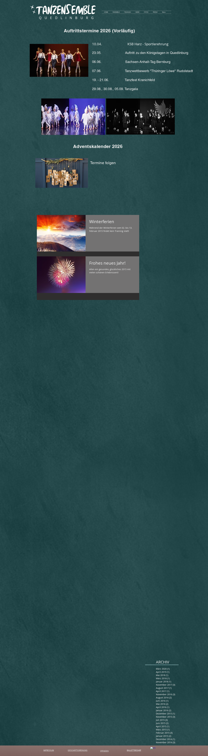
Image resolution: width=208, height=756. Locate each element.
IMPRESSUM (48, 750)
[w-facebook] (152, 749)
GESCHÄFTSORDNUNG (77, 750)
